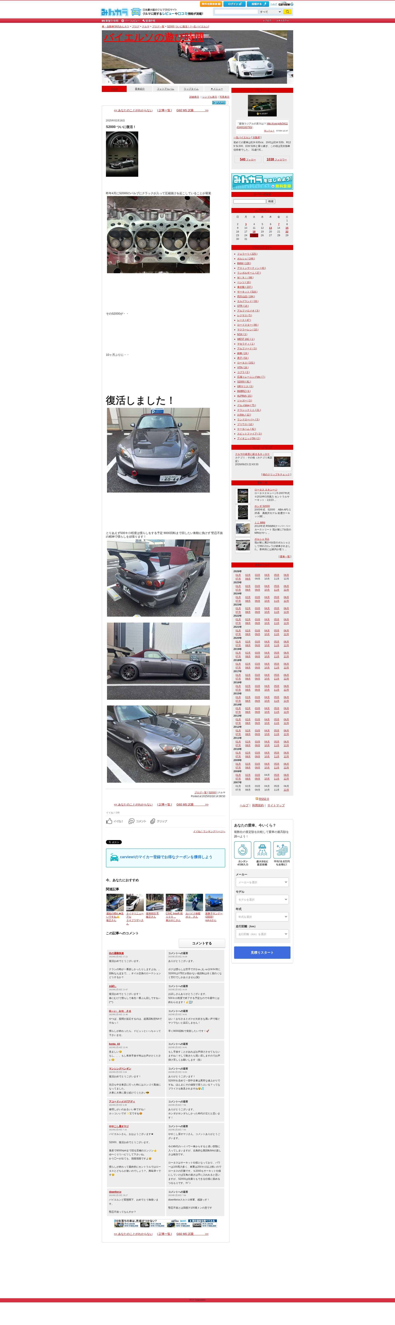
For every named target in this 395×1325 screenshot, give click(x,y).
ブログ (135, 26)
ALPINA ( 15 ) (244, 395)
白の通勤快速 (116, 953)
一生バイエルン (242, 137)
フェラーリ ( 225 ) (247, 253)
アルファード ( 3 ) (247, 348)
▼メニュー (217, 88)
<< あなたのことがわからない (133, 110)
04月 (267, 575)
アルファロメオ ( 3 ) (248, 310)
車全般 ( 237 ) (244, 287)
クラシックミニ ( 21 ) (249, 410)
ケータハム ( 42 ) (246, 429)
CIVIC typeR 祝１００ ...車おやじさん (174, 917)
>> (268, 210)
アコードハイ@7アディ (122, 1101)
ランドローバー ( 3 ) (248, 419)
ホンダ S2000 (262, 506)
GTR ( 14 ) (243, 306)
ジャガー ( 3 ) (244, 400)
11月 (276, 589)
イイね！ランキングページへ (209, 831)
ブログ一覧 (158, 26)
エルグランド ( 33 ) (247, 301)
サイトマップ (276, 805)
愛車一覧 (285, 556)
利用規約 (258, 805)
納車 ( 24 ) (243, 353)
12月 (286, 589)
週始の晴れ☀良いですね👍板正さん (115, 917)
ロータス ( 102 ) (246, 362)
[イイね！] (218, 102)
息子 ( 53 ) (243, 358)
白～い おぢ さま (120, 1011)
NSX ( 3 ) (242, 334)
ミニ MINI (259, 522)
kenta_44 (114, 1044)
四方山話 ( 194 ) (246, 296)
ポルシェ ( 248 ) (246, 258)
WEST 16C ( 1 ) (245, 339)
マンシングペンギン (120, 1068)
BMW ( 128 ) (244, 263)
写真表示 (224, 96)
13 (270, 228)
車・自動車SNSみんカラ (115, 26)
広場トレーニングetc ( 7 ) (251, 376)
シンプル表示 (209, 96)
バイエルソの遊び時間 (154, 37)
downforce (115, 1191)
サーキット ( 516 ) (247, 291)
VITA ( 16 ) (243, 367)
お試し (112, 986)
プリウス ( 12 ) (245, 424)
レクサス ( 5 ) (244, 315)
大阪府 (256, 137)
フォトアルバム (165, 88)
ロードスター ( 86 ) (247, 324)
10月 (267, 589)
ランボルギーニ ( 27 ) (249, 272)
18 (254, 231)
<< (256, 210)
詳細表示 (194, 96)
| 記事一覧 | (164, 110)
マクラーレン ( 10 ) (247, 329)
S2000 (212, 792)
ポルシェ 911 (261, 539)
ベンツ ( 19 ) (244, 282)
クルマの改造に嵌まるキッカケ (252, 454)
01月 (238, 575)
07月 (238, 578)
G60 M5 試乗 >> (192, 110)
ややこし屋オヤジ (119, 1126)
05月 (276, 575)
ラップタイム (191, 88)
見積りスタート (262, 952)
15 (287, 228)
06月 (286, 575)
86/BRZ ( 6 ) (244, 391)
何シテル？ (269, 131)
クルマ (145, 26)
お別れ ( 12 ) (244, 414)
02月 (248, 575)
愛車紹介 (140, 88)
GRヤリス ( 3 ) (245, 386)
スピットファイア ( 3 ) (249, 433)
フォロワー (277, 159)
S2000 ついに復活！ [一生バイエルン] (188, 26)
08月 (248, 578)
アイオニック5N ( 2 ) (248, 438)
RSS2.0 (264, 799)
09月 (257, 589)
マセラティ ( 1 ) (245, 343)
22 (287, 231)
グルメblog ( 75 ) (246, 405)
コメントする (202, 943)
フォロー (248, 159)
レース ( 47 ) (244, 320)
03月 (257, 575)
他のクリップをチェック (276, 474)
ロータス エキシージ (265, 489)
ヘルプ (273, 4)
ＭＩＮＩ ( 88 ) (245, 277)
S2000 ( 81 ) (244, 381)
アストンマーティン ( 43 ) (251, 268)
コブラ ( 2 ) (243, 372)
